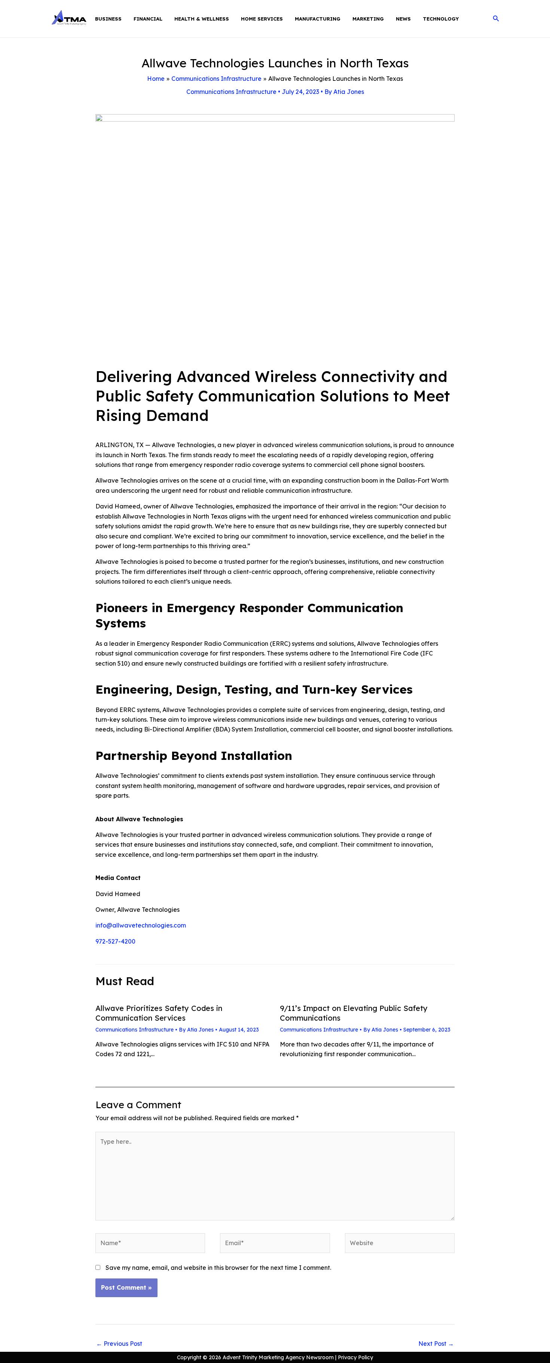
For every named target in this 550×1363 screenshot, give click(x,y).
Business (108, 19)
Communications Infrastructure (231, 91)
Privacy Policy (355, 1357)
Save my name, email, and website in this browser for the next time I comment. (218, 1267)
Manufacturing (317, 19)
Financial (148, 19)
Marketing (368, 19)
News (403, 19)
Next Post (436, 1343)
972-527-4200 (115, 941)
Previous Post (119, 1343)
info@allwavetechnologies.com (140, 925)
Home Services (262, 19)
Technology (441, 19)
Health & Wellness (201, 19)
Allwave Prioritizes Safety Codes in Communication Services (158, 1013)
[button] (496, 19)
